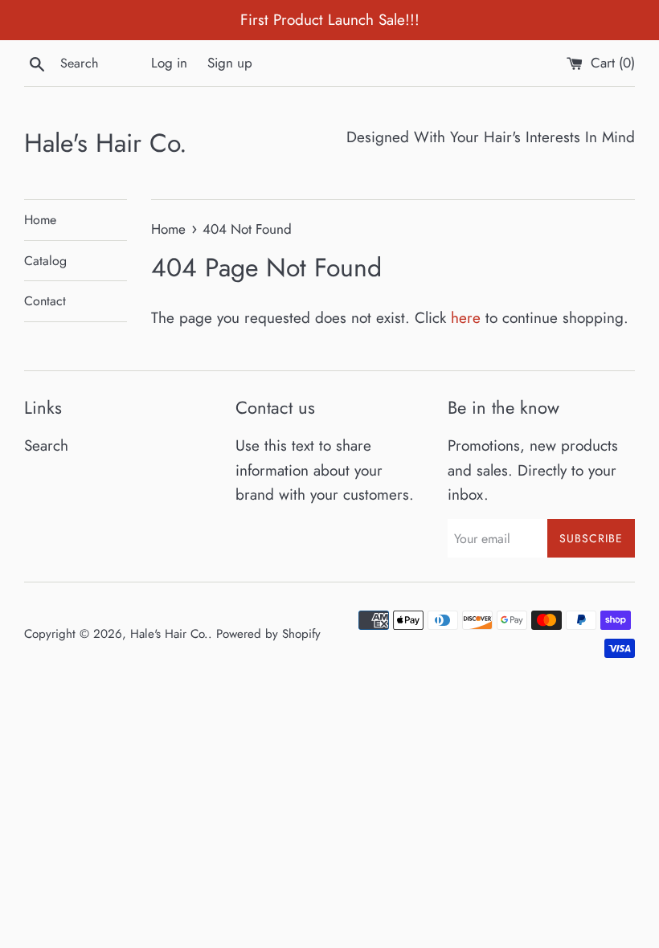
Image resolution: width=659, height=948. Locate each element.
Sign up (229, 62)
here (466, 318)
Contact (45, 301)
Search (46, 445)
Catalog (45, 260)
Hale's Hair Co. (105, 143)
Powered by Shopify (268, 634)
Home (40, 219)
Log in (169, 62)
